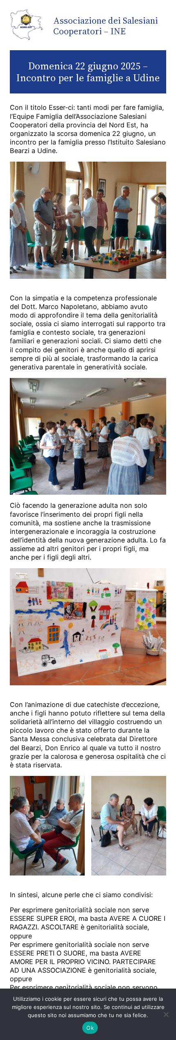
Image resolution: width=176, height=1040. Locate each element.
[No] (166, 1014)
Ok (90, 1027)
